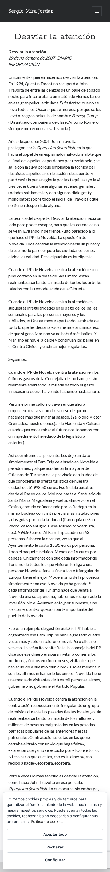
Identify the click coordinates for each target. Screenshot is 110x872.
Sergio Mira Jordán (31, 11)
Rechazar (55, 847)
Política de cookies (47, 821)
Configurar (55, 860)
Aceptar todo (55, 834)
